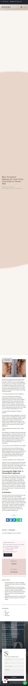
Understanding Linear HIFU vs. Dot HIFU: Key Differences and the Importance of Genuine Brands (15, 598)
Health (6, 614)
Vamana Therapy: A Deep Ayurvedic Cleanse (15, 591)
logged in (10, 533)
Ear (5, 611)
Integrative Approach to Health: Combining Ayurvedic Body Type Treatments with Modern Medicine (15, 584)
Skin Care (7, 360)
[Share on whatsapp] (17, 520)
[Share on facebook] (7, 520)
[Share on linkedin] (14, 520)
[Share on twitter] (10, 520)
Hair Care (7, 612)
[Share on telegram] (20, 520)
